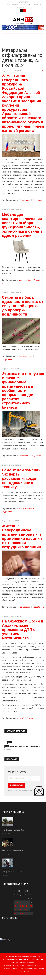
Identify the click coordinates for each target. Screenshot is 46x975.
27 (23, 913)
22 (28, 909)
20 (23, 909)
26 (20, 913)
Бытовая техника (26, 508)
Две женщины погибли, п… (13, 851)
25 (17, 913)
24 (15, 913)
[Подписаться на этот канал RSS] (43, 71)
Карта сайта (22, 8)
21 (26, 909)
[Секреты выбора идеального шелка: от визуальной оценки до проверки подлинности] (21, 331)
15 (28, 906)
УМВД (21, 718)
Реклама (27, 4)
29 (28, 913)
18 (17, 909)
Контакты (37, 4)
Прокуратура (24, 200)
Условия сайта (10, 965)
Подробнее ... (38, 200)
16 (31, 906)
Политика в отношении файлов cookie (28, 968)
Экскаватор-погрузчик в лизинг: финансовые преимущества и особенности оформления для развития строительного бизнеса (23, 390)
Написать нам (17, 4)
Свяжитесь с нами (23, 971)
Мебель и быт (25, 280)
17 (15, 909)
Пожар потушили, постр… (13, 872)
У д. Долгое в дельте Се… (13, 830)
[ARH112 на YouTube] (23, 27)
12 (20, 906)
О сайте (7, 4)
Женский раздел (25, 356)
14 (26, 906)
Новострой (23, 455)
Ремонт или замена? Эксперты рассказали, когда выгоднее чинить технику (21, 478)
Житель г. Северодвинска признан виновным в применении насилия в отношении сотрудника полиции (22, 536)
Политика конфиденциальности (30, 965)
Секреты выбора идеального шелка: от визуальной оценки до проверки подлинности (22, 305)
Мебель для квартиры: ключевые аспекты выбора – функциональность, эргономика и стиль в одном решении (22, 225)
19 (20, 909)
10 (15, 906)
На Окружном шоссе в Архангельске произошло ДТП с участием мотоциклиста (22, 629)
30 (31, 913)
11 (17, 906)
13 (23, 906)
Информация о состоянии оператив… (22, 746)
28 (26, 913)
